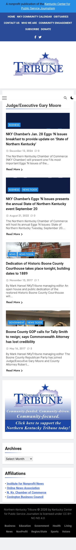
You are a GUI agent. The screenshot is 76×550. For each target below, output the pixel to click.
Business (14, 125)
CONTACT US (12, 22)
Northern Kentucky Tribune (20, 509)
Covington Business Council (25, 497)
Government (16, 322)
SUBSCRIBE (32, 29)
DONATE (46, 29)
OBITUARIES (61, 16)
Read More (13, 169)
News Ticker (30, 189)
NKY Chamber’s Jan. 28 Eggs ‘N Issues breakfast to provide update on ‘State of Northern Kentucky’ (37, 139)
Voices (66, 531)
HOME (11, 16)
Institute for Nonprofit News (25, 483)
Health (57, 525)
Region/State (39, 531)
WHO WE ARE (29, 22)
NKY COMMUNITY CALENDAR (34, 16)
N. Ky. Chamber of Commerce (26, 492)
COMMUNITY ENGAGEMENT (55, 22)
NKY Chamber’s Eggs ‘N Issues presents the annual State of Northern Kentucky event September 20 (37, 204)
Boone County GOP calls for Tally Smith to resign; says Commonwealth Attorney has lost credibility (37, 337)
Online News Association (23, 488)
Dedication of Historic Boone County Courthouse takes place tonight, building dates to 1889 (38, 268)
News (12, 254)
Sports (54, 531)
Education (25, 525)
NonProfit (22, 531)
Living (68, 525)
